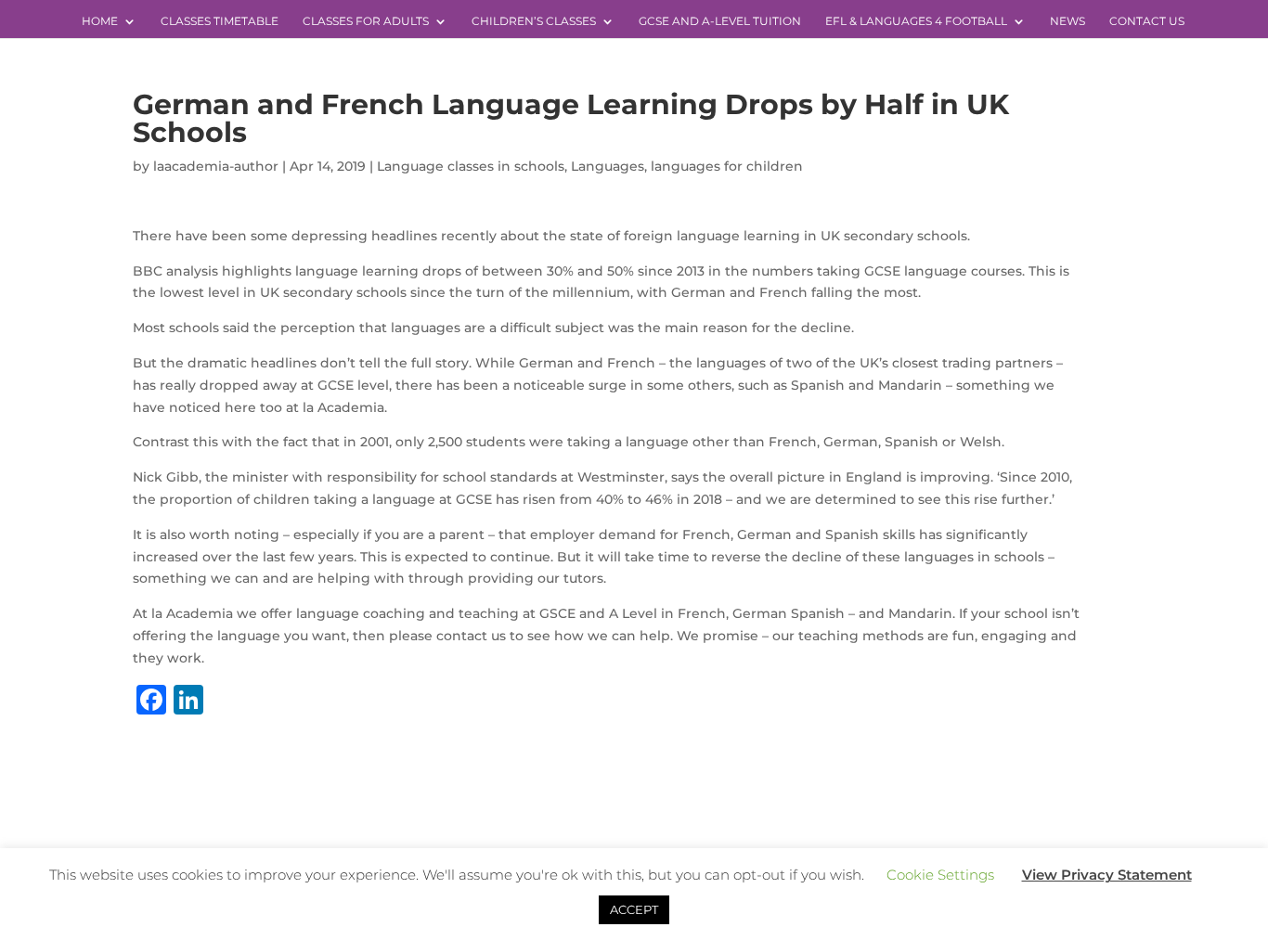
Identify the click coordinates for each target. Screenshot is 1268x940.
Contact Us (1146, 21)
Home (100, 21)
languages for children (727, 166)
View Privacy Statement (1107, 874)
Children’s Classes (534, 21)
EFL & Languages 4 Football (916, 21)
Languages (607, 166)
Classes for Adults (366, 21)
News (1067, 21)
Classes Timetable (219, 21)
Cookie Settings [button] (940, 874)
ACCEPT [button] (634, 909)
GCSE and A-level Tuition (720, 21)
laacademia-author (215, 166)
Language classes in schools (470, 166)
